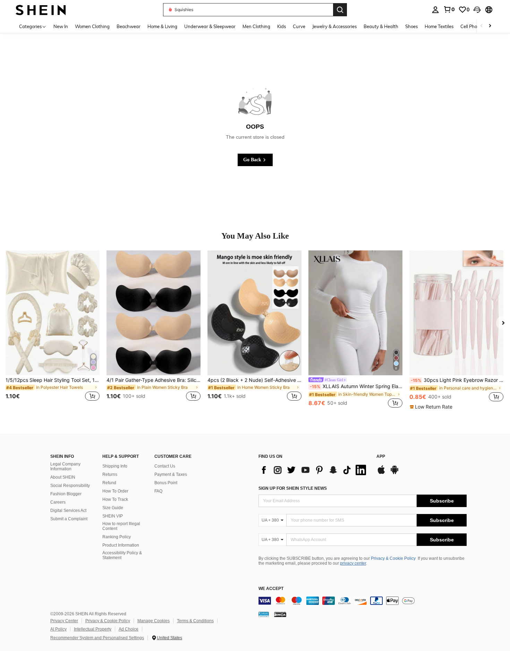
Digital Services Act (68, 510)
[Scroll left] (481, 26)
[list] (313, 470)
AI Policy (58, 629)
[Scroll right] (489, 26)
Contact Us (164, 466)
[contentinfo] (362, 601)
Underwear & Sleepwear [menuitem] (210, 26)
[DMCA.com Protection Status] (280, 614)
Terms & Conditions (195, 620)
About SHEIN (62, 477)
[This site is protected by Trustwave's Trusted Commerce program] (263, 614)
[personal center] (435, 10)
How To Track (115, 499)
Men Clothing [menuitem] (256, 26)
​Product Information (120, 545)
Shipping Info (114, 466)
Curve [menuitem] (299, 26)
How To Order (115, 491)
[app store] (381, 473)
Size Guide (112, 507)
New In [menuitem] (60, 26)
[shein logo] (41, 9)
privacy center (353, 563)
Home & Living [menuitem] (162, 26)
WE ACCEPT (270, 588)
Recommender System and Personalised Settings (97, 637)
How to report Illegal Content (121, 526)
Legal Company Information (65, 466)
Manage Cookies (153, 620)
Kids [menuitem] (281, 26)
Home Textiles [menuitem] (439, 26)
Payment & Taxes (170, 474)
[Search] (340, 9)
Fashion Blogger (66, 493)
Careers (58, 502)
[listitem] (53, 329)
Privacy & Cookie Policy (393, 558)
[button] (477, 10)
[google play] (394, 473)
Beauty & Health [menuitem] (381, 26)
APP (380, 456)
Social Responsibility (70, 485)
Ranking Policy (116, 536)
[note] (431, 406)
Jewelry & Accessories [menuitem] (334, 26)
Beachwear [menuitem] (129, 26)
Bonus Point (165, 482)
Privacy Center (64, 620)
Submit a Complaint (68, 518)
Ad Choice (128, 629)
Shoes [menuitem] (411, 26)
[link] (449, 9)
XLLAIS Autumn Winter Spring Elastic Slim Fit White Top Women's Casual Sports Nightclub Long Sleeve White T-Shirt (356, 386)
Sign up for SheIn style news (292, 488)
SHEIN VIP (112, 516)
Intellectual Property (92, 629)
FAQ (158, 491)
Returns (109, 474)
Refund (109, 482)
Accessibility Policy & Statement (122, 555)
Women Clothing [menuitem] (92, 26)
